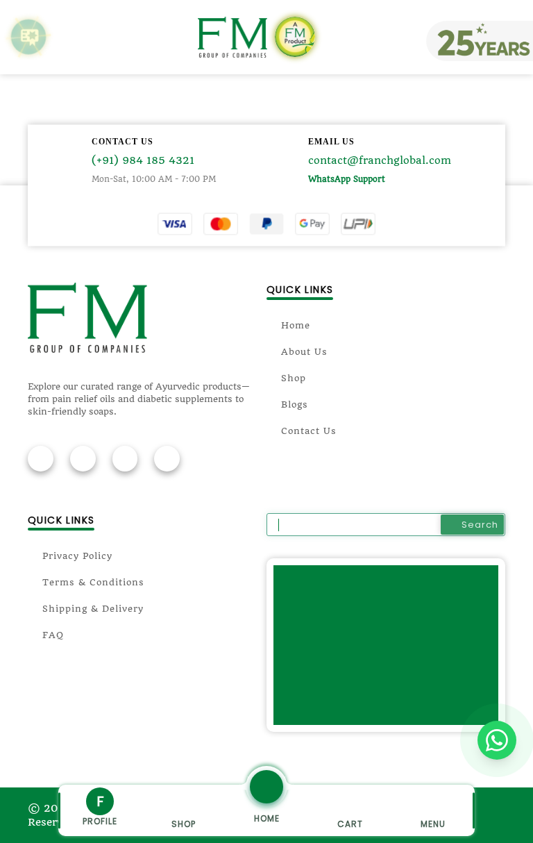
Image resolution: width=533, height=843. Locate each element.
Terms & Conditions (93, 582)
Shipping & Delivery (93, 608)
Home (295, 325)
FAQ (53, 635)
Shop (293, 378)
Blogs (294, 404)
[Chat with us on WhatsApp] (496, 740)
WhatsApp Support (346, 179)
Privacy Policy (77, 556)
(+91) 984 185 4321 (143, 160)
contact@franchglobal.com (379, 160)
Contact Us (309, 431)
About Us (304, 352)
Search (480, 524)
